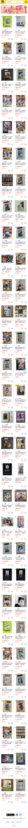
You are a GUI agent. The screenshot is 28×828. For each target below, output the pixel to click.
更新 (24, 818)
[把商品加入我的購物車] (12, 39)
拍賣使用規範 (19, 822)
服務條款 (7, 822)
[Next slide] (12, 22)
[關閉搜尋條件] (14, 2)
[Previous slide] (2, 22)
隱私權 (12, 822)
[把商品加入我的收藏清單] (9, 39)
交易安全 (14, 825)
